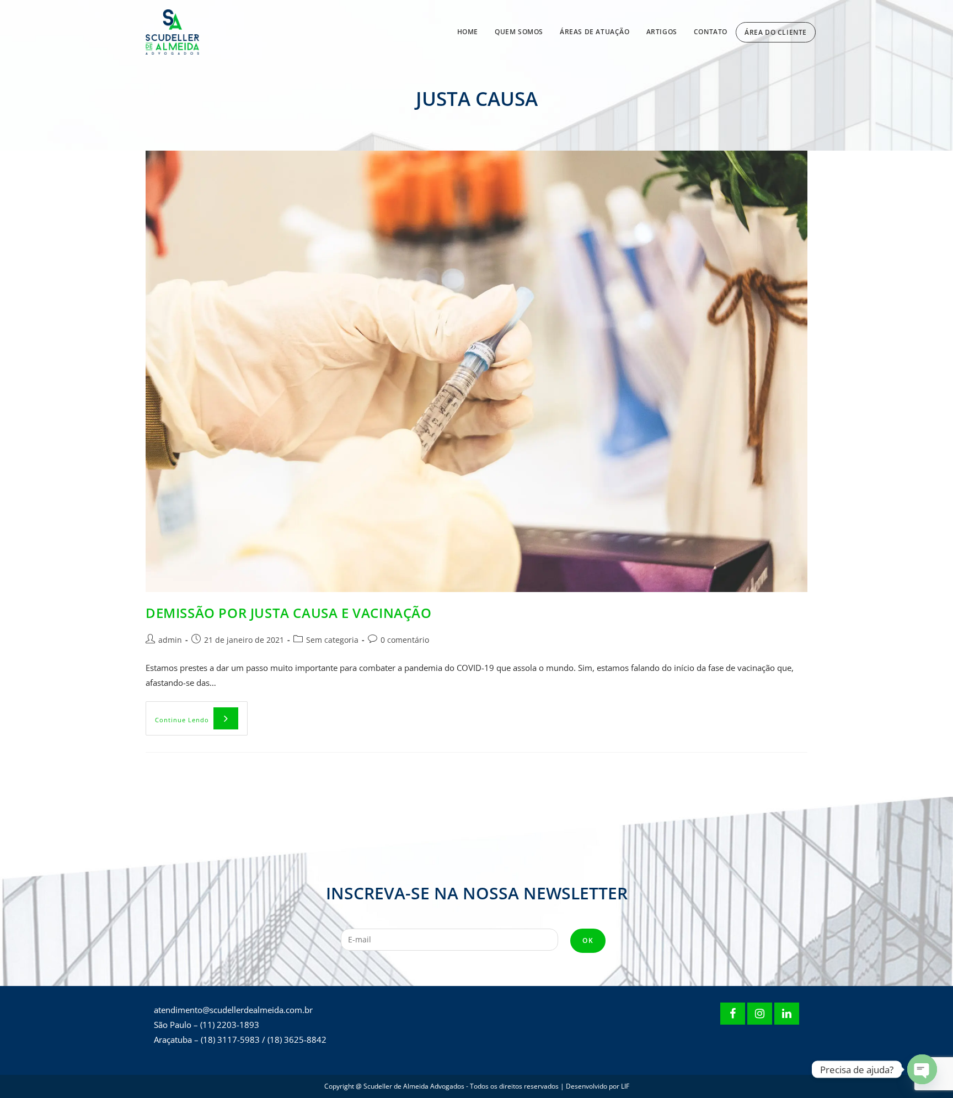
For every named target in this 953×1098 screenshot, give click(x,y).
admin (170, 640)
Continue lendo (201, 712)
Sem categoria (332, 640)
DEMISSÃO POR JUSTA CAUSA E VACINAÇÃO (289, 613)
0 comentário (405, 640)
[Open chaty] (922, 1069)
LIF (625, 1086)
